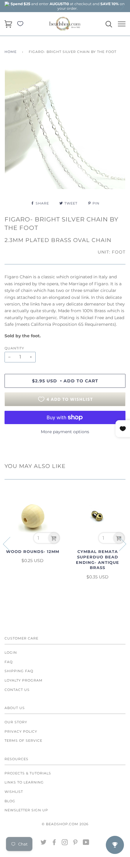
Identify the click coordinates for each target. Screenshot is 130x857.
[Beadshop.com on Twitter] (44, 843)
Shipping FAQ (19, 671)
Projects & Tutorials (28, 773)
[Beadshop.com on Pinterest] (75, 843)
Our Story (16, 722)
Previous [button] (13, 6)
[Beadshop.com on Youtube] (86, 843)
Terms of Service (23, 740)
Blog (10, 801)
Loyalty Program (24, 680)
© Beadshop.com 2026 (65, 824)
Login (11, 652)
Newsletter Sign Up (26, 810)
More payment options (65, 431)
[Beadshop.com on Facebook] (54, 843)
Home (11, 52)
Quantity (14, 348)
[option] (67, 6)
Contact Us (17, 690)
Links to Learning (24, 782)
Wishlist (14, 792)
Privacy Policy (21, 731)
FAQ (9, 662)
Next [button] (121, 6)
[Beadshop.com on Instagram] (65, 843)
